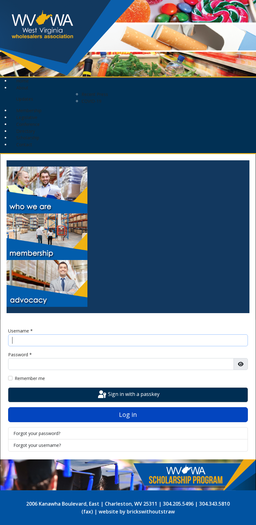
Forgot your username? (37, 445)
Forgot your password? (36, 433)
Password (20, 355)
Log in (128, 414)
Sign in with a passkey (133, 394)
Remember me (30, 378)
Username (20, 331)
